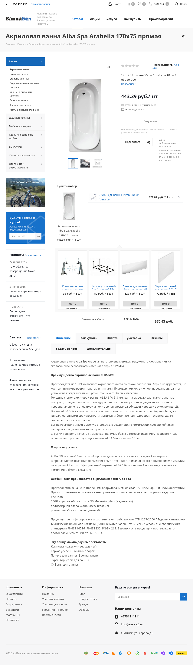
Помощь (48, 594)
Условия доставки (54, 604)
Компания (14, 587)
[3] (130, 65)
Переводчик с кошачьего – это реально (19, 315)
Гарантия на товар (55, 609)
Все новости (33, 255)
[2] (126, 65)
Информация (52, 587)
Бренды (84, 604)
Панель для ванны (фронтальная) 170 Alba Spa (135, 289)
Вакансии (12, 609)
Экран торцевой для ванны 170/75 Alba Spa (165, 289)
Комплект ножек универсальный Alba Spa (72, 289)
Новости (11, 599)
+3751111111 (130, 616)
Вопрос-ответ (88, 599)
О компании (14, 594)
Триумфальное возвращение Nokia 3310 (22, 271)
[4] (134, 65)
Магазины (13, 615)
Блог (82, 594)
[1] (123, 65)
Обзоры (84, 609)
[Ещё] (182, 18)
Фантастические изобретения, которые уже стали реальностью (24, 384)
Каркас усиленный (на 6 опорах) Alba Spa (103, 289)
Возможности (51, 615)
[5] (137, 65)
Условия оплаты (53, 599)
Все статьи (34, 338)
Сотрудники (14, 604)
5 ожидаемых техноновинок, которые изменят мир (24, 364)
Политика (12, 620)
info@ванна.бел (132, 624)
